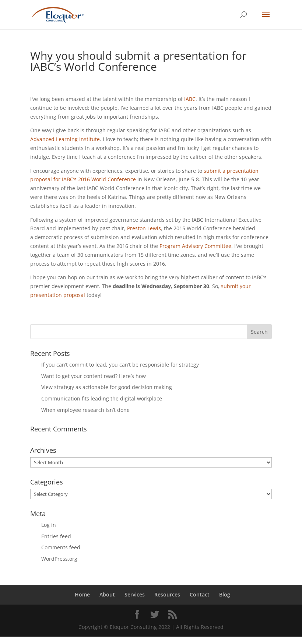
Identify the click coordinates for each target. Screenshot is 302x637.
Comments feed (60, 547)
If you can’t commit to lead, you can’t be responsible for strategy (120, 364)
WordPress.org (59, 558)
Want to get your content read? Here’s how (93, 375)
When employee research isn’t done (85, 409)
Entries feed (56, 536)
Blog (224, 594)
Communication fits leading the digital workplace (101, 398)
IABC (190, 98)
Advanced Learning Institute (65, 139)
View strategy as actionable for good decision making (106, 387)
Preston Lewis (144, 228)
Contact (200, 594)
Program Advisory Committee (195, 245)
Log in (48, 524)
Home (82, 594)
